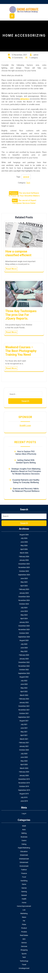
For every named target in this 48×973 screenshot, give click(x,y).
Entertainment (24, 859)
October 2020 (24, 750)
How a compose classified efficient (18, 253)
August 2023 (24, 640)
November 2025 (24, 567)
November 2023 (24, 629)
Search (25, 401)
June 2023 (24, 648)
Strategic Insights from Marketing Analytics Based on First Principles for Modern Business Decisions (26, 471)
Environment (24, 866)
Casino (24, 840)
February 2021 (24, 743)
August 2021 (24, 721)
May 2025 (24, 582)
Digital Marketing (24, 848)
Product (24, 928)
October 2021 (24, 713)
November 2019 (24, 783)
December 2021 (24, 706)
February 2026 (24, 556)
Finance (24, 873)
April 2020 (24, 764)
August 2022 (24, 677)
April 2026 (24, 549)
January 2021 (24, 746)
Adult (24, 826)
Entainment (24, 855)
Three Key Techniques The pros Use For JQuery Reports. (20, 314)
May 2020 (24, 761)
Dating (24, 844)
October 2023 (24, 633)
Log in (24, 813)
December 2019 (24, 779)
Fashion (24, 870)
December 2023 (24, 626)
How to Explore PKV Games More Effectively (25, 452)
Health (24, 899)
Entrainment (24, 862)
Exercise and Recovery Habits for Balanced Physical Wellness (26, 489)
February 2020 (24, 772)
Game (24, 884)
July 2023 (24, 644)
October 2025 (24, 571)
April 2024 (24, 618)
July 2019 (24, 797)
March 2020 (24, 768)
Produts (24, 932)
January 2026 (24, 560)
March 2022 (24, 695)
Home (24, 902)
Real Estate (24, 935)
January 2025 (24, 593)
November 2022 (24, 666)
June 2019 (24, 801)
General (24, 895)
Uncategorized (24, 968)
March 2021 (24, 739)
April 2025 (24, 586)
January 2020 (24, 775)
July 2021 (24, 724)
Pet (24, 921)
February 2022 (24, 699)
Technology (24, 961)
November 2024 (24, 600)
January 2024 (24, 622)
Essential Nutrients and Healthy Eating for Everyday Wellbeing (25, 481)
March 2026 (24, 553)
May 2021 (24, 732)
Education (24, 851)
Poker (24, 924)
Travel (24, 964)
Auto (24, 829)
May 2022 (24, 688)
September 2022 (24, 673)
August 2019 (24, 794)
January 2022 (24, 702)
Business (24, 837)
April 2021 (24, 735)
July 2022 (24, 681)
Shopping (24, 950)
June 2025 (24, 578)
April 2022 (24, 691)
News (24, 917)
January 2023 (24, 659)
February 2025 (24, 589)
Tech (28, 183)
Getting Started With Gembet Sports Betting (26, 461)
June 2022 (24, 684)
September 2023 (24, 637)
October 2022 (24, 670)
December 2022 (24, 662)
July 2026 (24, 538)
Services (24, 946)
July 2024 (24, 608)
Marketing (24, 913)
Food (24, 877)
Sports (24, 954)
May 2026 (24, 545)
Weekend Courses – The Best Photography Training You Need (21, 350)
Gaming (24, 891)
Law (24, 910)
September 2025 (24, 575)
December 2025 (24, 564)
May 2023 (24, 651)
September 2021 (24, 717)
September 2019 (24, 790)
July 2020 (24, 754)
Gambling (24, 881)
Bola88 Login (25, 425)
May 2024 (24, 615)
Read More (11, 269)
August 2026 (24, 535)
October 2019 (24, 786)
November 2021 (24, 710)
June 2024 (24, 611)
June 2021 (24, 728)
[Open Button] (12, 16)
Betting (24, 833)
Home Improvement (24, 906)
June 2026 (24, 542)
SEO (24, 939)
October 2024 (24, 604)
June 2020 (24, 757)
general (26, 177)
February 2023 (24, 655)
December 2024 (24, 597)
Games (24, 888)
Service (24, 943)
